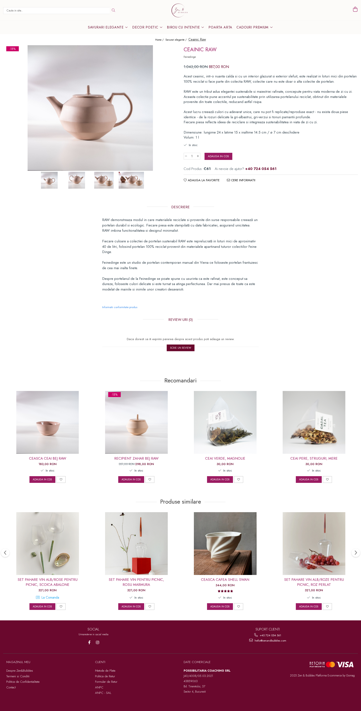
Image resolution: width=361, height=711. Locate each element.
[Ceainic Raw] (90, 108)
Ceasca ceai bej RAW (47, 458)
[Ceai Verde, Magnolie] (225, 422)
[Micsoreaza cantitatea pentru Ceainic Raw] (186, 156)
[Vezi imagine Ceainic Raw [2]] (104, 180)
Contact (11, 687)
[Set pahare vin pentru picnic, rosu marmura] (136, 543)
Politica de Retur (105, 676)
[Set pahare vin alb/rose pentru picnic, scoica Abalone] (47, 543)
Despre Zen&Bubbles (19, 670)
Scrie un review (180, 348)
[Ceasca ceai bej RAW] (47, 422)
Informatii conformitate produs (119, 307)
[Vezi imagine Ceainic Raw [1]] (76, 180)
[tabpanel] (90, 108)
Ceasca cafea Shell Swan (225, 579)
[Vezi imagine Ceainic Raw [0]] (49, 180)
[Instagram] (97, 642)
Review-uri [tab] (180, 319)
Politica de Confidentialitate (22, 681)
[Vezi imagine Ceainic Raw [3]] (131, 180)
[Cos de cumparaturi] (355, 9)
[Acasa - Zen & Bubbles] (180, 10)
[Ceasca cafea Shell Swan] (225, 543)
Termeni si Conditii (17, 676)
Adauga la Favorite (203, 180)
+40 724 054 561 (270, 635)
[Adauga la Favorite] (61, 479)
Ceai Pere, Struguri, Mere (314, 458)
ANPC (99, 687)
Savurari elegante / (176, 40)
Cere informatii (242, 180)
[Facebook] (89, 642)
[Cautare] (113, 10)
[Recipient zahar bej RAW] (136, 422)
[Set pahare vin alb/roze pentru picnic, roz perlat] (314, 543)
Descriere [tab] (180, 207)
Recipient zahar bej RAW (136, 458)
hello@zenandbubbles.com (270, 641)
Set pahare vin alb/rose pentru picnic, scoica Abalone (48, 582)
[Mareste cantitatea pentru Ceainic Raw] (198, 156)
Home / (159, 40)
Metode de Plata (105, 670)
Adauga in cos (218, 156)
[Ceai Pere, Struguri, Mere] (314, 422)
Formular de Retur (106, 681)
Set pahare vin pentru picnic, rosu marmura (136, 582)
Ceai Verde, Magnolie (225, 458)
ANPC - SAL (103, 692)
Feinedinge (190, 57)
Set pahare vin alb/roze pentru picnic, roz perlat (314, 582)
